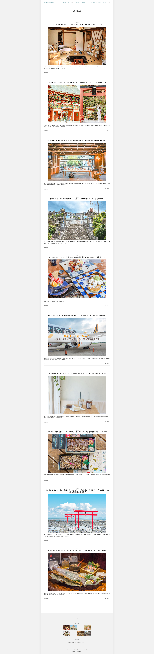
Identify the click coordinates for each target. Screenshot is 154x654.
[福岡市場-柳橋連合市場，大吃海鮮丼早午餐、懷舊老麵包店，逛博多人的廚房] (87, 627)
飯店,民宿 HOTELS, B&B (102, 2)
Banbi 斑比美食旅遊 (49, 2)
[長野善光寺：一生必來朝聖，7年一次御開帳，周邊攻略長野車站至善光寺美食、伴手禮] (73, 627)
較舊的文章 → (107, 606)
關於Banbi (70, 2)
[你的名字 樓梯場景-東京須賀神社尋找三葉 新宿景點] (87, 633)
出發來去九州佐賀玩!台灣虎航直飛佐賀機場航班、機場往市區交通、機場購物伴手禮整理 (77, 315)
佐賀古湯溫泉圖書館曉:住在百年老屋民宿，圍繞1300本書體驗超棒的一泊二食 (77, 24)
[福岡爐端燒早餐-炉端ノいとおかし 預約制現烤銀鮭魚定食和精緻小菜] (66, 627)
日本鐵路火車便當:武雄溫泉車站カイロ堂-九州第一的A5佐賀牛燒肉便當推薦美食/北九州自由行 (77, 432)
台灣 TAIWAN (76, 2)
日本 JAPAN (83, 2)
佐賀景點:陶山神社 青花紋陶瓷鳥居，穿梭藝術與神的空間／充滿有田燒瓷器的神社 (77, 199)
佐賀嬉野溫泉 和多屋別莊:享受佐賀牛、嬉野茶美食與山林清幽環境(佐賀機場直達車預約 (76, 140)
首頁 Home (65, 2)
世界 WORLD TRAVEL (92, 2)
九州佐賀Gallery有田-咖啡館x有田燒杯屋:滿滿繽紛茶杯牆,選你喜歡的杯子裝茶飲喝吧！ (77, 257)
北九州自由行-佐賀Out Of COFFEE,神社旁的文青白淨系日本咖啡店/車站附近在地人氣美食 (77, 373)
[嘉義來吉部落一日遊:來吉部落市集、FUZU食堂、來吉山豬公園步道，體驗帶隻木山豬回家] (66, 633)
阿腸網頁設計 (79, 651)
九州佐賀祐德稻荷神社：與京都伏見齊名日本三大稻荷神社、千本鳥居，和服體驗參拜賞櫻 (77, 82)
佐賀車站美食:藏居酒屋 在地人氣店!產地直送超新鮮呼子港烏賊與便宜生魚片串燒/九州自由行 (77, 550)
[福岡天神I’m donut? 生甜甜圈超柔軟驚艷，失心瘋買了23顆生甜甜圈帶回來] (80, 633)
